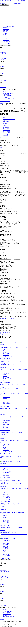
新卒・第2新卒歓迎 (7, 131)
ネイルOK (5, 124)
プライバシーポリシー (8, 91)
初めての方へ (6, 29)
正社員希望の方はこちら (5, 3)
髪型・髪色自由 (6, 121)
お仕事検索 (18, 3)
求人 (4, 103)
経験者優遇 (5, 135)
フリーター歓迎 (6, 132)
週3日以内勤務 (6, 127)
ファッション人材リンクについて (10, 26)
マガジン (14, 3)
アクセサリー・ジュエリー (9, 119)
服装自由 (5, 123)
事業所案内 (5, 33)
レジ (4, 120)
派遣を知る (5, 31)
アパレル (5, 117)
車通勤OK (5, 125)
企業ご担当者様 (6, 41)
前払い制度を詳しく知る (5, 332)
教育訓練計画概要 (7, 95)
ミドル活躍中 (6, 134)
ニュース (5, 38)
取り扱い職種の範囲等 (8, 93)
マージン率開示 (6, 94)
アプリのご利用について (8, 98)
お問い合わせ (6, 40)
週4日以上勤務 (6, 128)
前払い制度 (5, 30)
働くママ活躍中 (6, 130)
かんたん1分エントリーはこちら (7, 318)
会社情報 (5, 97)
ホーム (1, 103)
